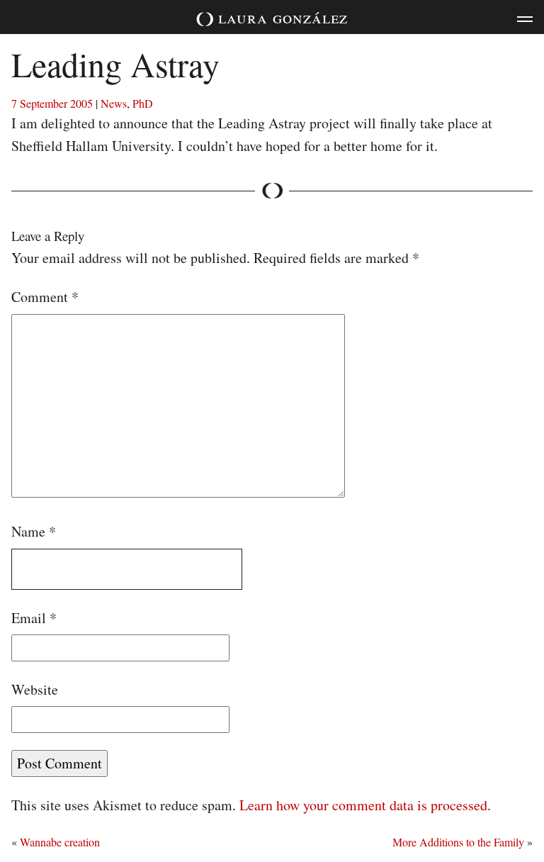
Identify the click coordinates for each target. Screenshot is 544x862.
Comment (45, 296)
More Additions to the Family (458, 841)
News (114, 103)
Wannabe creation (60, 841)
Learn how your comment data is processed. (365, 805)
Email (34, 617)
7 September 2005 (52, 103)
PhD (142, 103)
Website (34, 689)
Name (33, 531)
